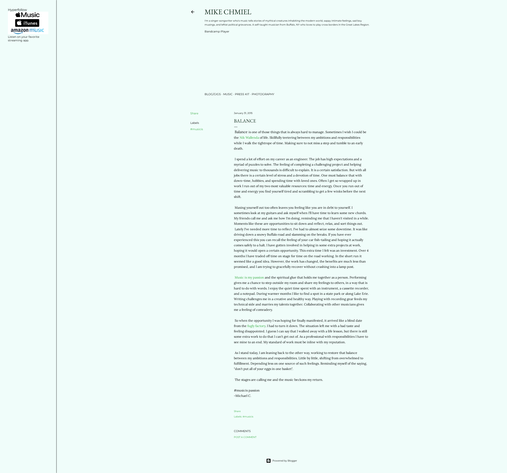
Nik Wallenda (249, 137)
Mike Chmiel (228, 11)
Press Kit (242, 94)
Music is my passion (249, 277)
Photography (263, 94)
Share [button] (194, 113)
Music (228, 94)
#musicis (196, 129)
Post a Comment (245, 437)
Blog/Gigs (213, 94)
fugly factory (256, 326)
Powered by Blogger (285, 460)
